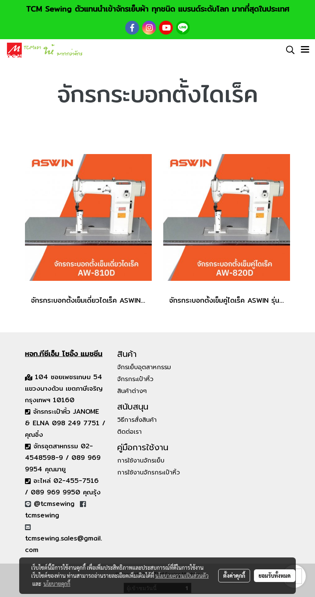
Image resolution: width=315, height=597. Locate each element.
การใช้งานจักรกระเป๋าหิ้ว (148, 472)
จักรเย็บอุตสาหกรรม (144, 367)
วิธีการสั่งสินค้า (137, 420)
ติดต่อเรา (129, 431)
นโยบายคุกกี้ (56, 583)
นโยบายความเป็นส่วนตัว (182, 575)
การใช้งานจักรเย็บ (140, 460)
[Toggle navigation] (305, 49)
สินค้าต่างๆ (132, 391)
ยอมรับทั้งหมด (275, 575)
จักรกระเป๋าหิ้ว (135, 379)
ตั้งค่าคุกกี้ (234, 575)
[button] (287, 50)
